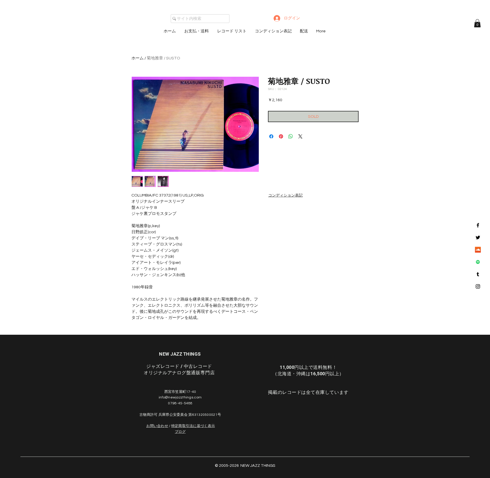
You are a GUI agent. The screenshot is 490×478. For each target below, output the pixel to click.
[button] (477, 23)
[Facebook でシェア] (271, 136)
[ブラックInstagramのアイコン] (478, 286)
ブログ (180, 432)
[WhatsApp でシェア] (291, 136)
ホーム (137, 58)
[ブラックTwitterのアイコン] (478, 237)
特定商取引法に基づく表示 (193, 426)
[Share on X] (300, 136)
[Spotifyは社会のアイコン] (478, 262)
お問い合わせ (157, 426)
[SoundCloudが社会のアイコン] (478, 250)
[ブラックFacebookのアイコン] (478, 225)
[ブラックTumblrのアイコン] (478, 274)
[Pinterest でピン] (281, 136)
